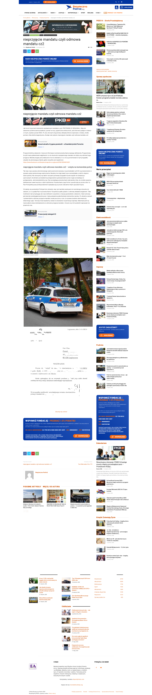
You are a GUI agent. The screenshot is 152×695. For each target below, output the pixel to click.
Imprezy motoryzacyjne (102, 69)
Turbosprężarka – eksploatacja (116, 198)
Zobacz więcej (52, 693)
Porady (41, 35)
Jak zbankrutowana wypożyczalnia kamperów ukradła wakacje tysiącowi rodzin (117, 350)
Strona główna (29, 13)
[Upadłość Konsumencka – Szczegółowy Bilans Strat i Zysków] (66, 621)
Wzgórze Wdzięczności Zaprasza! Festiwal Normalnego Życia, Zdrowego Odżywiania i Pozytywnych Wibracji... (118, 508)
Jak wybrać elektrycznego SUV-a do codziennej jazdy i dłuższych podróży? (117, 231)
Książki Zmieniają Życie (105, 517)
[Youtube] (121, 2)
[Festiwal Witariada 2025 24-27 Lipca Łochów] (100, 492)
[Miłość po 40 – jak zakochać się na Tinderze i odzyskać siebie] (100, 541)
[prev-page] (24, 511)
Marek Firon (99, 102)
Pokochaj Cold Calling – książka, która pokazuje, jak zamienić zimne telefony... (117, 522)
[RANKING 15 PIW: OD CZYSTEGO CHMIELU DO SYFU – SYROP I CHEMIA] (66, 589)
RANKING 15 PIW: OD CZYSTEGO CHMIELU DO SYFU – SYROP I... (81, 588)
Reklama (90, 13)
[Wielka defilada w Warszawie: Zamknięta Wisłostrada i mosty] (100, 273)
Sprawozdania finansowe (108, 691)
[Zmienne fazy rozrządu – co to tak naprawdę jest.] (100, 209)
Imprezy (99, 267)
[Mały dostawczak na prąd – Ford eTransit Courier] (100, 258)
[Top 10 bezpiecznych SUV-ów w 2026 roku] (66, 581)
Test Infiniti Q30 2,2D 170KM (115, 190)
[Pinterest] (33, 51)
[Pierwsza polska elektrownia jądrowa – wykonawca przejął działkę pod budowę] (100, 52)
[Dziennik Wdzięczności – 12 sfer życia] (100, 549)
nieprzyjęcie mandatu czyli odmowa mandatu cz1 (37, 464)
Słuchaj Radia (51, 2)
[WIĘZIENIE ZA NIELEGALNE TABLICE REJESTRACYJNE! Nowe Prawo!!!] (58, 496)
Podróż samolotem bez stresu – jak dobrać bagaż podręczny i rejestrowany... (117, 376)
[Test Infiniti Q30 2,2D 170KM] (100, 192)
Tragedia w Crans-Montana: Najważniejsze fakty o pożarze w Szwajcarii (116, 289)
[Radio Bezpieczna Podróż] (77, 7)
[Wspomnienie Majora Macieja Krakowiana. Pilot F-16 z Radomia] (100, 307)
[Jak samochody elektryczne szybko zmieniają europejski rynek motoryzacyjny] (100, 223)
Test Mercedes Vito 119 (85, 464)
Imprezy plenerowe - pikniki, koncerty (106, 71)
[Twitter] (29, 51)
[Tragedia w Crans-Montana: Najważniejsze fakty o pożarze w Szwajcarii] (100, 290)
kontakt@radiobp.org (76, 685)
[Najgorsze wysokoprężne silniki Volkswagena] (100, 175)
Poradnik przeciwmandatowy (50, 35)
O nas (98, 13)
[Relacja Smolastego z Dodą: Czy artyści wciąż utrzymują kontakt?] (100, 281)
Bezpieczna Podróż (30, 47)
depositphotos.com (78, 679)
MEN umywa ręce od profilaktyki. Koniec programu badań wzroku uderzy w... (112, 98)
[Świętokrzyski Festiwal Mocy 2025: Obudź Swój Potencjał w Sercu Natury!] (100, 500)
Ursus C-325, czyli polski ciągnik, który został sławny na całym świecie (48, 580)
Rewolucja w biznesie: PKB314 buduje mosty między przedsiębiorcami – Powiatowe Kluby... (117, 314)
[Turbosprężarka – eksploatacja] (100, 200)
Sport (83, 13)
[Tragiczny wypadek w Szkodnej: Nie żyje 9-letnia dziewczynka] (100, 123)
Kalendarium (101, 443)
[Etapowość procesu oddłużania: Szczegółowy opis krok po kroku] (66, 647)
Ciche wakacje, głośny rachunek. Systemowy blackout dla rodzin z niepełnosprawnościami (116, 114)
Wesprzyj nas (83, 436)
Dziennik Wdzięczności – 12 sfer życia (117, 547)
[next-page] (27, 511)
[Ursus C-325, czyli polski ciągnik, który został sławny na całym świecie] (33, 581)
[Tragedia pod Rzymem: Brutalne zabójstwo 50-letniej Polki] (100, 132)
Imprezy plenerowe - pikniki (103, 459)
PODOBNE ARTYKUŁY (32, 487)
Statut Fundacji (119, 691)
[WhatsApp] (37, 51)
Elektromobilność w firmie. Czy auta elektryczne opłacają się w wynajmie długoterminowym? (117, 240)
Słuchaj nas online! (61, 412)
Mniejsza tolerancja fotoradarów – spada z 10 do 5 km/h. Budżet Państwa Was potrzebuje (33, 505)
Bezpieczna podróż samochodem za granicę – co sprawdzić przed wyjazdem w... (117, 367)
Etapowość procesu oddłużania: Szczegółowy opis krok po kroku (81, 646)
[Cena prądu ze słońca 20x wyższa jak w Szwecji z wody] (100, 61)
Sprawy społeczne (103, 77)
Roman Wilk (99, 469)
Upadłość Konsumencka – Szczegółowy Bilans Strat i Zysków (79, 620)
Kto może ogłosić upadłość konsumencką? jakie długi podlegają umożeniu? (80, 638)
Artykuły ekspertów (44, 17)
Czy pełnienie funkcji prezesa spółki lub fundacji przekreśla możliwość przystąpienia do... (80, 629)
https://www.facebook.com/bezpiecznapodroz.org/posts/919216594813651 (46, 162)
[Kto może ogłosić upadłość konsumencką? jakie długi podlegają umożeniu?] (66, 638)
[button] (116, 2)
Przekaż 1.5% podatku (115, 13)
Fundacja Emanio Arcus (94, 691)
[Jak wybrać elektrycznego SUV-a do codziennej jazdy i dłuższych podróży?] (100, 232)
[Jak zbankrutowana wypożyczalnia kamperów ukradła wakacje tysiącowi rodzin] (100, 351)
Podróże (99, 345)
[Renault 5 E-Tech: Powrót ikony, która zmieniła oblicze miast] (100, 250)
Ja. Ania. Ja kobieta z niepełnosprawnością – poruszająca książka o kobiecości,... (117, 531)
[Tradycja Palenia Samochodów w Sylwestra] (100, 298)
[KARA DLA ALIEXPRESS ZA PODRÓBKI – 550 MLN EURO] (100, 44)
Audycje (61, 13)
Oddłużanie (108, 335)
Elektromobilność (103, 217)
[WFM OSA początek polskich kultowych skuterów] (100, 184)
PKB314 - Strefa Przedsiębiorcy (109, 21)
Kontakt (85, 691)
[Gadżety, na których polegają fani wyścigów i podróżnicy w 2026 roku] (100, 386)
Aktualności (42, 13)
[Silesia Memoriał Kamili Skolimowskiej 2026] (33, 600)
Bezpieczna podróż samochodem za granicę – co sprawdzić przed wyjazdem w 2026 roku (81, 505)
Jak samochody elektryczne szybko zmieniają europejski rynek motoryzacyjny (117, 223)
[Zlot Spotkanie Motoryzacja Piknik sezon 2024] (66, 598)
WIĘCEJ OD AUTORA (51, 487)
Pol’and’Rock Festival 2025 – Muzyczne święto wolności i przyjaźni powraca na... (117, 482)
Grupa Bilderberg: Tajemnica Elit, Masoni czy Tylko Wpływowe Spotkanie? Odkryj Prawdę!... (116, 26)
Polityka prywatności (77, 691)
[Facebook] (118, 2)
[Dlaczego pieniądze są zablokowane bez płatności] (100, 360)
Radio (53, 13)
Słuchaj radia (82, 61)
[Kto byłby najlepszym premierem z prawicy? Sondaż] (100, 140)
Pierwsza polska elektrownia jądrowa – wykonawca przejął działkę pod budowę (117, 51)
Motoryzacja (35, 17)
